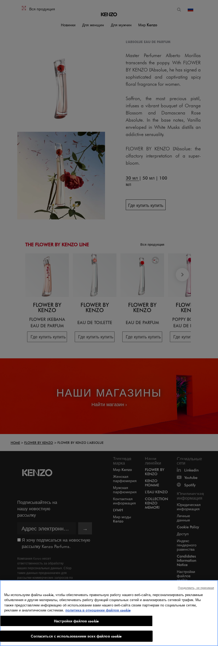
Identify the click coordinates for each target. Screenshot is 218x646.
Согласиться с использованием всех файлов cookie (76, 636)
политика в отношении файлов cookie (98, 610)
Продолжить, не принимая (196, 588)
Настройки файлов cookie (76, 621)
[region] (109, 613)
